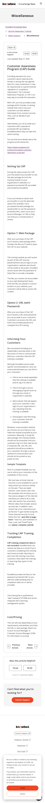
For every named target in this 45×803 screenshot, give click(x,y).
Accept (22, 788)
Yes (25, 53)
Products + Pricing (22, 740)
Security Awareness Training (19, 31)
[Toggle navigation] (40, 3)
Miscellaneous (33, 35)
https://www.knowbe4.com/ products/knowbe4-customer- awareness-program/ (19, 150)
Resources (22, 745)
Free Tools (22, 751)
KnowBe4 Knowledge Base (16, 27)
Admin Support (14, 35)
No (34, 53)
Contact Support (22, 700)
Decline (22, 794)
